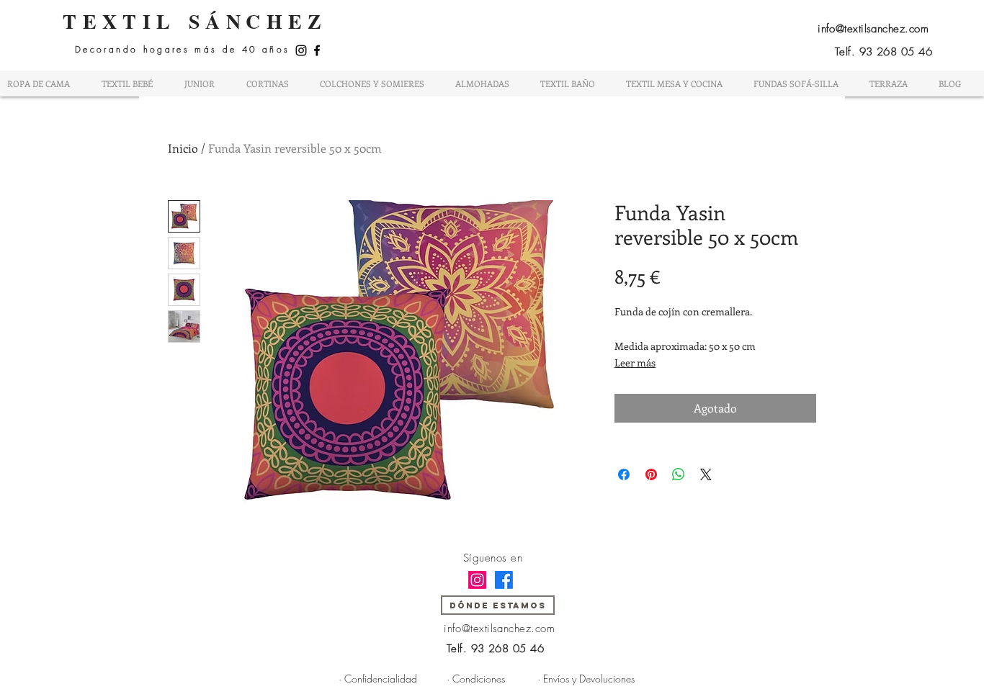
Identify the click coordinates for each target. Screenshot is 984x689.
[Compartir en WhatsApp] (678, 474)
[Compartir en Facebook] (623, 474)
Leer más (635, 362)
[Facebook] (317, 50)
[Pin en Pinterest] (651, 474)
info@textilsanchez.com (873, 29)
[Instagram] (301, 50)
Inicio (183, 148)
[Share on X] (706, 474)
